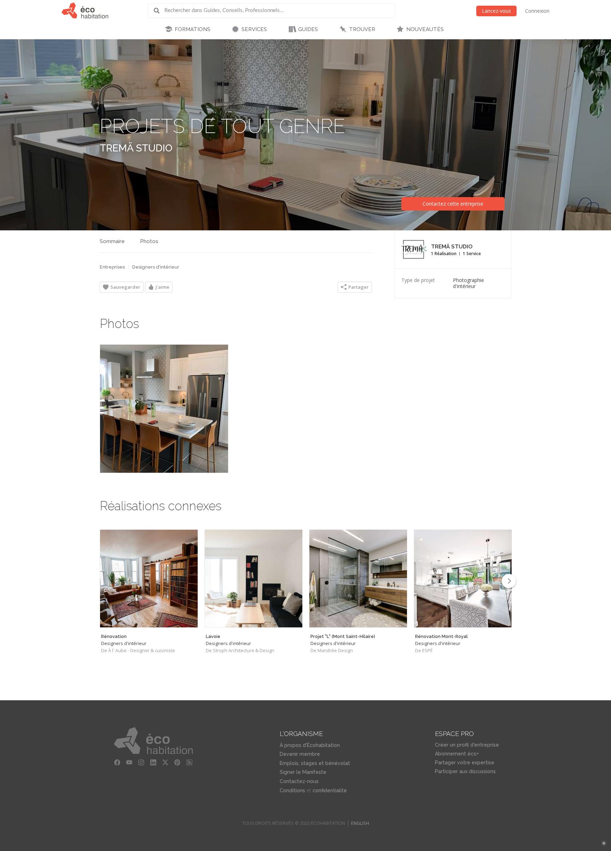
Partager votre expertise (464, 762)
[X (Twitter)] (165, 762)
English (360, 823)
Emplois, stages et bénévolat (315, 763)
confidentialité (330, 790)
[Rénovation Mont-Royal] (463, 578)
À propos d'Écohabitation (310, 745)
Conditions (292, 790)
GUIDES (308, 29)
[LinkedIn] (153, 762)
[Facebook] (117, 762)
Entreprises (112, 267)
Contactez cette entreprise (453, 203)
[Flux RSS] (189, 762)
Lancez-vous (496, 10)
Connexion (537, 10)
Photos (149, 241)
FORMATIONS (192, 29)
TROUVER (362, 29)
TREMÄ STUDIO (136, 148)
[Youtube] (129, 762)
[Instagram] (141, 762)
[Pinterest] (177, 762)
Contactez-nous (299, 781)
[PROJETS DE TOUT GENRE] (164, 408)
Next (509, 581)
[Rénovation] (149, 578)
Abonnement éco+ (457, 754)
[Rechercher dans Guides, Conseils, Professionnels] (159, 10)
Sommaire (112, 241)
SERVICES (254, 29)
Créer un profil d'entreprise (467, 745)
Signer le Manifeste (303, 772)
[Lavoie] (253, 578)
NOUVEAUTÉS (425, 29)
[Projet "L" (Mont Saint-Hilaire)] (358, 578)
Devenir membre (300, 754)
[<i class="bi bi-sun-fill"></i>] (604, 843)
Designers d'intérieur (155, 267)
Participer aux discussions (465, 771)
